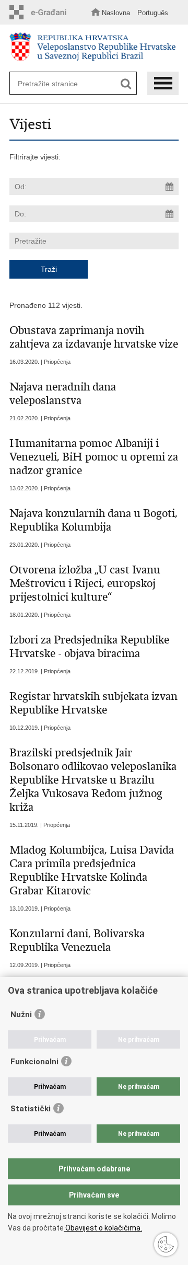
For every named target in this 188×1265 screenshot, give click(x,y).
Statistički (30, 1108)
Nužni (21, 1014)
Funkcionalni (34, 1061)
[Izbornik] (163, 83)
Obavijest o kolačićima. (103, 1228)
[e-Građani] (40, 12)
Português (152, 13)
